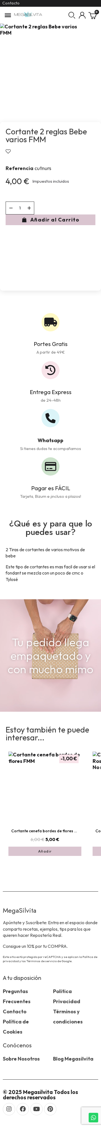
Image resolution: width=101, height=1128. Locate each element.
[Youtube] (36, 1109)
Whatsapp (50, 440)
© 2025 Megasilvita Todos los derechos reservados (40, 1095)
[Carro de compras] (92, 15)
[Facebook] (23, 1109)
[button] (71, 15)
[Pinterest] (50, 1109)
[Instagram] (9, 1109)
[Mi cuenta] (82, 15)
